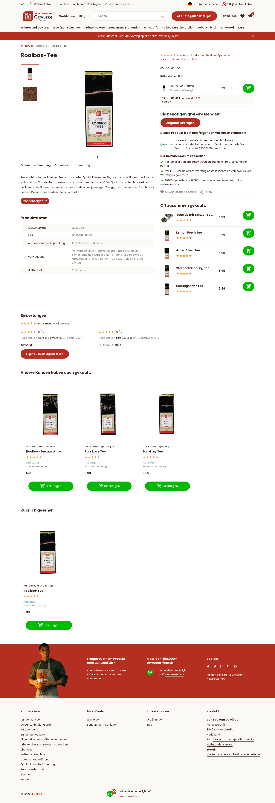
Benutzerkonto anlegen (102, 725)
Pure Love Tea (95, 452)
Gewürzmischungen (67, 27)
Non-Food (227, 27)
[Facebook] (208, 667)
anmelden (93, 719)
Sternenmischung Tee (193, 268)
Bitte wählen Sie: (171, 76)
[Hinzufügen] (248, 215)
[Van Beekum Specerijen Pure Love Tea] (108, 414)
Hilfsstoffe (151, 27)
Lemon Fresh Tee (189, 232)
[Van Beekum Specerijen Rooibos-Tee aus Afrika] (49, 414)
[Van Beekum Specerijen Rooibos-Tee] (47, 552)
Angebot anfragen (180, 123)
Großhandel (67, 16)
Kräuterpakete (94, 27)
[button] (97, 157)
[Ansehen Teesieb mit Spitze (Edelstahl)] (167, 217)
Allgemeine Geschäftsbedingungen (44, 739)
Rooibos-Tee (33, 591)
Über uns (26, 749)
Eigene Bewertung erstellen (44, 354)
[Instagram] (221, 667)
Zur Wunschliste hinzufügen (181, 192)
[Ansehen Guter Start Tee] (166, 253)
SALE (241, 27)
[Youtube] (235, 667)
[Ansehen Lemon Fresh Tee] (166, 235)
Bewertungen (84, 165)
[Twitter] (214, 667)
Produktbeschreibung (36, 165)
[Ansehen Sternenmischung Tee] (166, 271)
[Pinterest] (228, 667)
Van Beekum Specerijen (216, 55)
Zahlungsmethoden (33, 734)
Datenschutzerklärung (35, 759)
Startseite (41, 46)
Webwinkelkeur (244, 4)
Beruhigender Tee (189, 286)
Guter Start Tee (188, 250)
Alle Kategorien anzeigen (194, 16)
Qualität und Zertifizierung (38, 764)
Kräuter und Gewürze (35, 27)
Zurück (28, 46)
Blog (82, 16)
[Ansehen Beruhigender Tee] (166, 288)
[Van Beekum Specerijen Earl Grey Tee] (166, 414)
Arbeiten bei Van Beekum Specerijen (44, 744)
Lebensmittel (207, 27)
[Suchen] (162, 16)
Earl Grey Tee (153, 452)
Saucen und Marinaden (124, 27)
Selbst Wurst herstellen (178, 27)
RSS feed (36, 794)
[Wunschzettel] (242, 16)
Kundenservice (208, 4)
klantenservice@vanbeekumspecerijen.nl (233, 754)
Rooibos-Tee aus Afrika (44, 452)
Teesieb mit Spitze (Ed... (194, 215)
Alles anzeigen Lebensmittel (178, 59)
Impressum (28, 779)
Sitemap (26, 774)
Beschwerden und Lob (35, 769)
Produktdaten (63, 165)
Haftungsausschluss (34, 754)
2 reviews (183, 55)
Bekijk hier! (171, 36)
